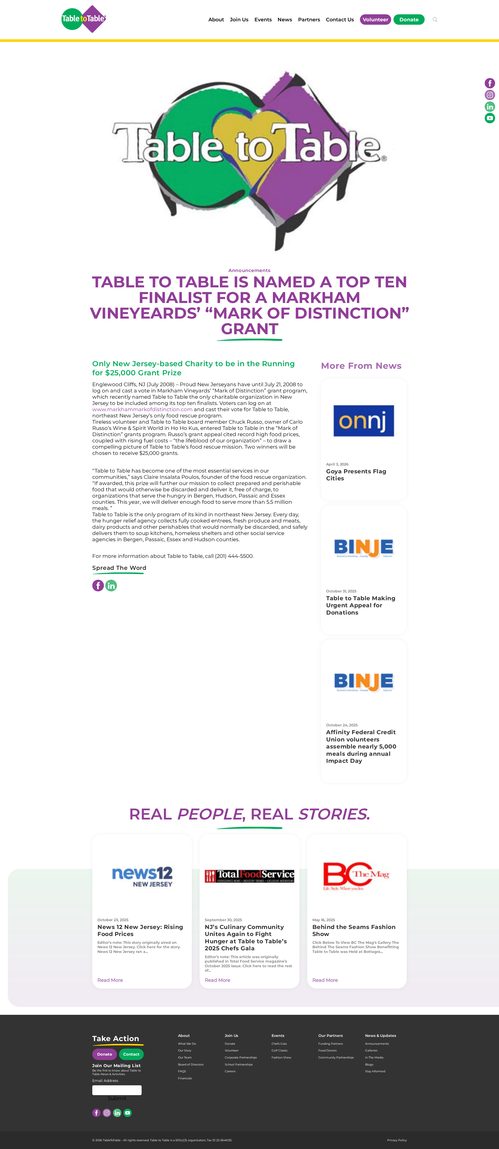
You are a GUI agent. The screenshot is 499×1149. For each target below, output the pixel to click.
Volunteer (375, 19)
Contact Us (340, 19)
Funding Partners (330, 1043)
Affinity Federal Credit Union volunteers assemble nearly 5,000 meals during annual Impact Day (361, 746)
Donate (409, 19)
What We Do (187, 1043)
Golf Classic (280, 1050)
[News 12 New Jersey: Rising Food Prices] (142, 876)
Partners (309, 19)
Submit (117, 1098)
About (216, 19)
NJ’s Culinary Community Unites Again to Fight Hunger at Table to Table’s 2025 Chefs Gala (246, 938)
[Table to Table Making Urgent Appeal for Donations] (364, 548)
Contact (131, 1054)
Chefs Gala (279, 1043)
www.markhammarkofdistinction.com (142, 409)
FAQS (182, 1071)
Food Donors (327, 1050)
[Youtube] (490, 118)
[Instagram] (490, 95)
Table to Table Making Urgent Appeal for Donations (360, 605)
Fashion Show (281, 1057)
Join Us (239, 19)
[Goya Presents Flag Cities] (364, 421)
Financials (185, 1078)
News (285, 19)
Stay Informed (375, 1071)
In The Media (374, 1057)
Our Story (184, 1050)
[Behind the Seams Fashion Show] (357, 876)
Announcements (249, 270)
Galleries (371, 1050)
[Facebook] (490, 83)
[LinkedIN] (490, 106)
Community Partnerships (336, 1057)
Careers (230, 1071)
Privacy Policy (397, 1140)
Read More (110, 980)
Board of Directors (190, 1064)
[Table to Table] (83, 19)
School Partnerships (239, 1064)
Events (263, 19)
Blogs (369, 1064)
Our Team (185, 1057)
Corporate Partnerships (241, 1057)
